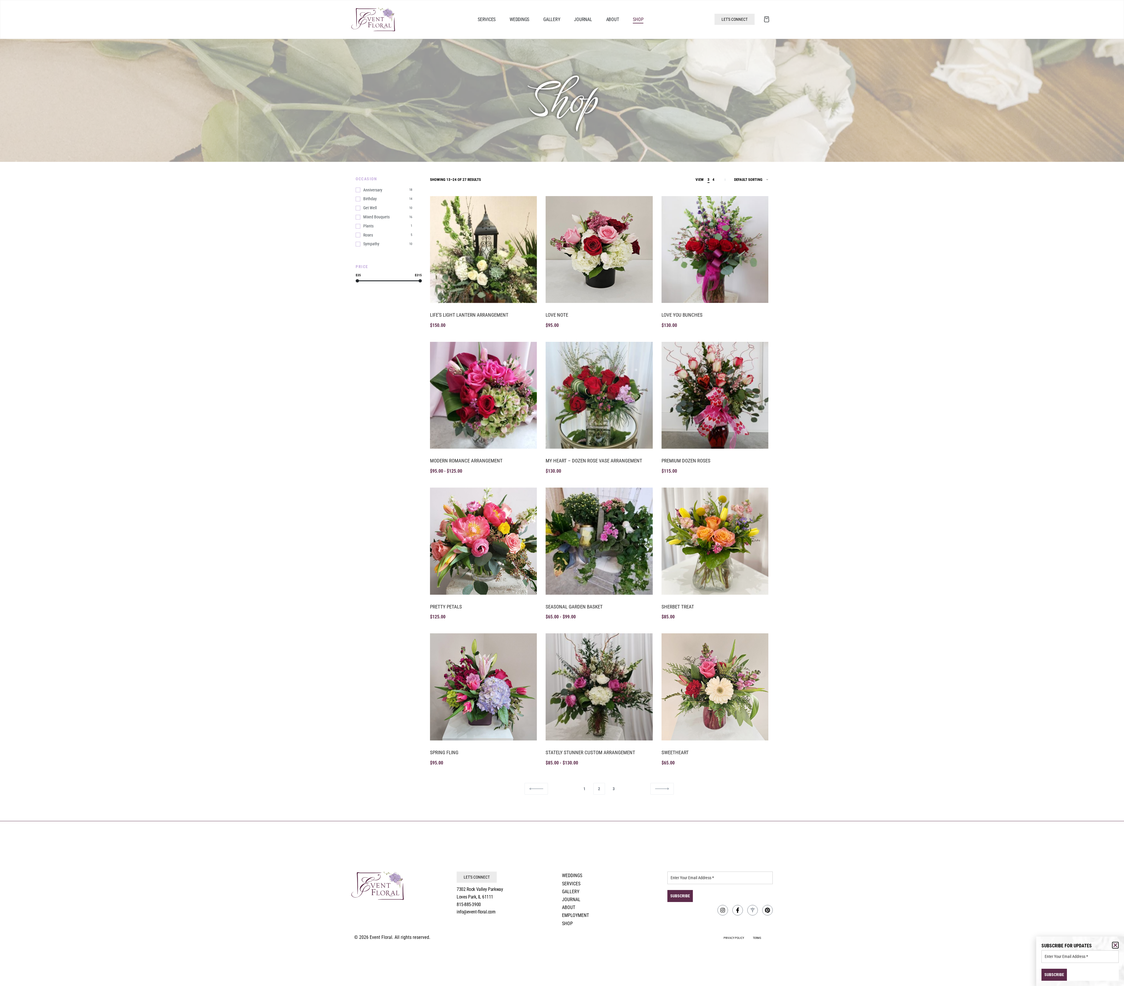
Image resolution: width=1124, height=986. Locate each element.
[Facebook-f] (737, 910)
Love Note (557, 315)
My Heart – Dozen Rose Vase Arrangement (594, 461)
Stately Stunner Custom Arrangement (590, 752)
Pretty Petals (446, 607)
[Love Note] (599, 249)
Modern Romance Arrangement (466, 461)
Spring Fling (444, 752)
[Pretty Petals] (483, 541)
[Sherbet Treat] (715, 541)
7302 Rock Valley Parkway (480, 889)
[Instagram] (722, 910)
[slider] (357, 280)
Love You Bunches (682, 315)
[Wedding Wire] (752, 910)
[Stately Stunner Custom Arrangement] (599, 686)
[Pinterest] (767, 910)
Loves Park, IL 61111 (475, 897)
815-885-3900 (469, 904)
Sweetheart (675, 752)
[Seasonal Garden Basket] (599, 541)
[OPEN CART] (766, 19)
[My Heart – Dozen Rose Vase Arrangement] (599, 395)
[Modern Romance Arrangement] (483, 395)
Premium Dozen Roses (686, 461)
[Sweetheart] (715, 686)
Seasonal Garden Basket (574, 607)
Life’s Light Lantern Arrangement (469, 315)
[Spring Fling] (483, 686)
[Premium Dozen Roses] (715, 395)
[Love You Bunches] (715, 249)
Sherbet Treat (678, 607)
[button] (1115, 945)
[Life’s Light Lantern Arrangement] (483, 249)
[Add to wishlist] (526, 207)
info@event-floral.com (476, 912)
